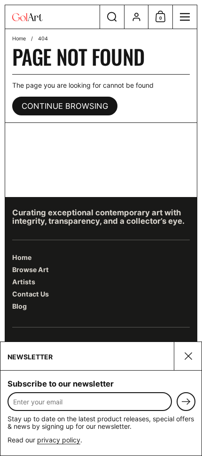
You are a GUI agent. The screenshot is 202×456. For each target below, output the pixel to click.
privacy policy (58, 440)
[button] (112, 17)
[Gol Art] (52, 17)
